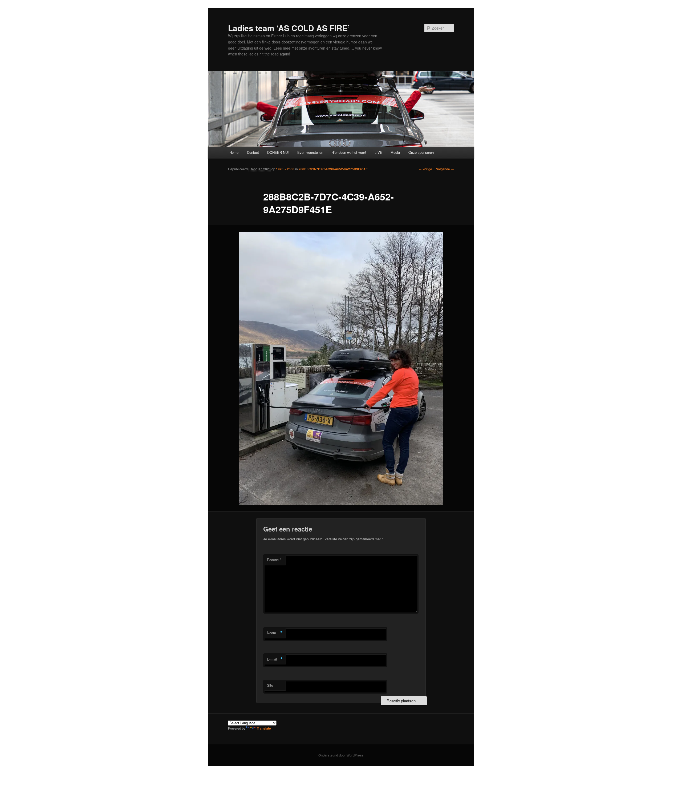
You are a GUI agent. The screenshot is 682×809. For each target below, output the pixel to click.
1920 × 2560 (285, 169)
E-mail (275, 659)
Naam (275, 633)
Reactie (274, 559)
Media (395, 152)
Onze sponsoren (421, 152)
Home (233, 152)
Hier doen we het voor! (348, 152)
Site (270, 685)
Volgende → (445, 169)
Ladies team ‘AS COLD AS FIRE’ (289, 28)
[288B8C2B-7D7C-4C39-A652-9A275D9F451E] (341, 368)
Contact (253, 152)
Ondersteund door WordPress (341, 755)
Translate (264, 728)
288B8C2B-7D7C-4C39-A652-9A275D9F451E (333, 169)
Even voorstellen (310, 152)
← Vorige (425, 169)
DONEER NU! (278, 152)
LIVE (378, 152)
